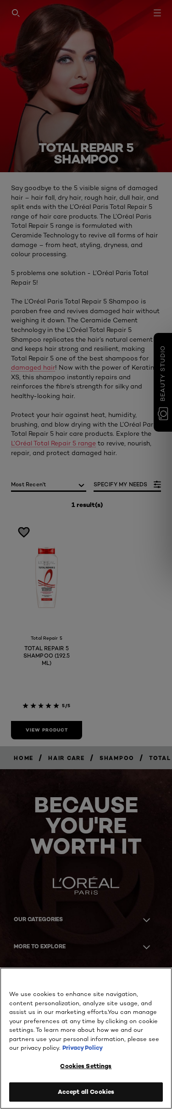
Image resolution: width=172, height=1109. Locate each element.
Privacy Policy (82, 1047)
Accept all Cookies (86, 1091)
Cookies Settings (85, 1066)
